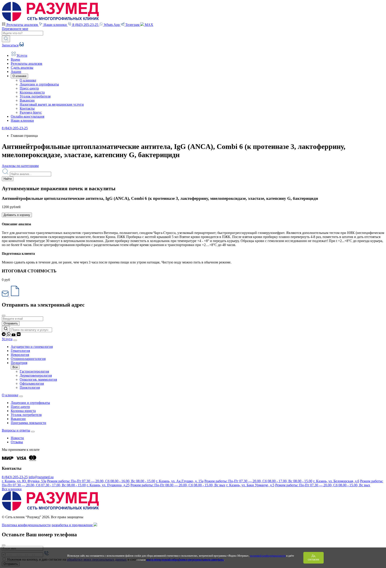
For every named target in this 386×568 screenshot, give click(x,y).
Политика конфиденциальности (26, 525)
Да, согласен (313, 557)
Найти (8, 178)
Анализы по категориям (20, 166)
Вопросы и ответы (16, 430)
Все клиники (12, 489)
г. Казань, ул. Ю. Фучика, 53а (24, 481)
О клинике (28, 80)
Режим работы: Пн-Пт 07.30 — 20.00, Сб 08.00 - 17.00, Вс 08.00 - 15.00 (258, 481)
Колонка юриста (32, 92)
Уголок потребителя (35, 96)
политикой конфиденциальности (267, 555)
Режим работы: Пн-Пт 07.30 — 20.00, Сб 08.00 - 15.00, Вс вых (322, 485)
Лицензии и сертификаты (39, 84)
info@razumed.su (41, 477)
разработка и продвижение (73, 525)
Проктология (30, 387)
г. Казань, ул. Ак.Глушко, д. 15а (179, 481)
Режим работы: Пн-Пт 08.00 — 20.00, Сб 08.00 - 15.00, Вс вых (177, 485)
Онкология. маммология (38, 379)
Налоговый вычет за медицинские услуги (52, 104)
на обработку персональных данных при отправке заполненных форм (185, 559)
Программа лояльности (28, 423)
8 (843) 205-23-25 (15, 128)
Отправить (11, 323)
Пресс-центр (29, 88)
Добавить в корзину (17, 215)
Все (15, 367)
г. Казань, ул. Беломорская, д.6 (336, 481)
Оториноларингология (28, 359)
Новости (17, 438)
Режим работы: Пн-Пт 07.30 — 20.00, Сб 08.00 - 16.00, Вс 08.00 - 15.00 (101, 481)
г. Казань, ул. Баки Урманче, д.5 (250, 485)
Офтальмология (32, 383)
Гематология (20, 351)
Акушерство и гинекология (32, 347)
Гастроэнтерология (34, 371)
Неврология (20, 355)
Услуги (7, 339)
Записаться (10, 45)
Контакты (27, 108)
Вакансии (27, 100)
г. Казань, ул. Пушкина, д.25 (108, 485)
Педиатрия (19, 363)
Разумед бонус (31, 112)
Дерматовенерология (36, 375)
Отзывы (17, 442)
